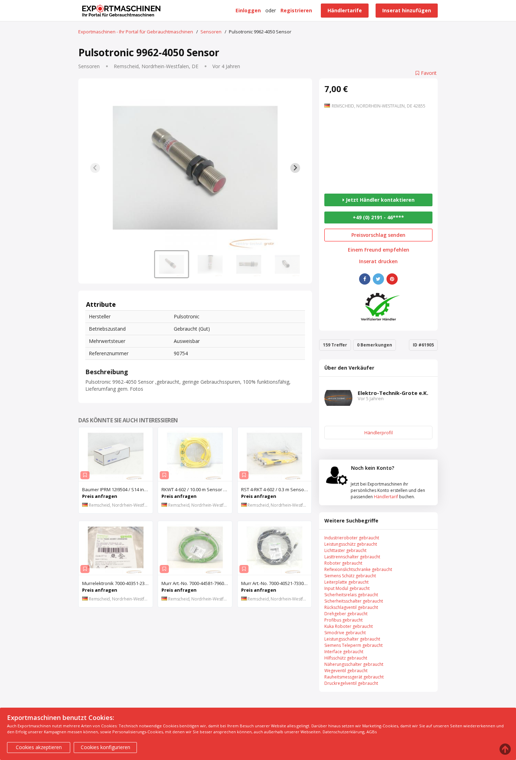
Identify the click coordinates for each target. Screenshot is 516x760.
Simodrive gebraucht (345, 633)
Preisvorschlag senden (378, 235)
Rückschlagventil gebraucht (351, 607)
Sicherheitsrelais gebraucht (351, 595)
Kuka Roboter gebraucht (348, 626)
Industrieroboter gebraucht (351, 538)
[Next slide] (295, 168)
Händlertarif (386, 497)
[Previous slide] (95, 168)
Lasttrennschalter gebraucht (352, 557)
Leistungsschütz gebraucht (350, 544)
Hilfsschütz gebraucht (345, 658)
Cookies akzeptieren (39, 747)
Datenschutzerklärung (343, 731)
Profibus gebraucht (343, 620)
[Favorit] (85, 475)
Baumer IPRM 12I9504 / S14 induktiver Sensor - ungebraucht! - (117, 489)
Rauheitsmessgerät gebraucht (354, 677)
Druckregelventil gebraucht (351, 683)
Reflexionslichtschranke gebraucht (358, 569)
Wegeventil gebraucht (346, 671)
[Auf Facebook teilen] (364, 279)
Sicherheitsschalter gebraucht (353, 601)
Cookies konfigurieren (105, 747)
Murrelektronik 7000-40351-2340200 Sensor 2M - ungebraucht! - (117, 583)
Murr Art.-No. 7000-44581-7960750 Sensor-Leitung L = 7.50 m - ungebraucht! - (196, 583)
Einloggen (248, 10)
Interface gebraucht (343, 652)
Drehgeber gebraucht (346, 614)
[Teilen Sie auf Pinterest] (392, 279)
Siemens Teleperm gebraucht (353, 645)
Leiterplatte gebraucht (346, 582)
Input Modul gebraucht (347, 588)
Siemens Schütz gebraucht (350, 576)
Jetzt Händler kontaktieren (379, 199)
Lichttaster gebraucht (345, 550)
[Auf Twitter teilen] (378, 279)
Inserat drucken (378, 261)
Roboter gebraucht (343, 563)
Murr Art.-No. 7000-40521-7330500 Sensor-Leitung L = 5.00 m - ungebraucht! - (276, 583)
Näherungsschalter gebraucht (353, 664)
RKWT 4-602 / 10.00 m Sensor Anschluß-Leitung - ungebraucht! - (196, 489)
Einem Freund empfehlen (378, 250)
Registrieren (296, 10)
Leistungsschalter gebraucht (352, 639)
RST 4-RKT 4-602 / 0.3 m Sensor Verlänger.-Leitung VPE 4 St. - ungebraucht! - (276, 489)
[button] (171, 264)
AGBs (371, 731)
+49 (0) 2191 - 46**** (378, 217)
